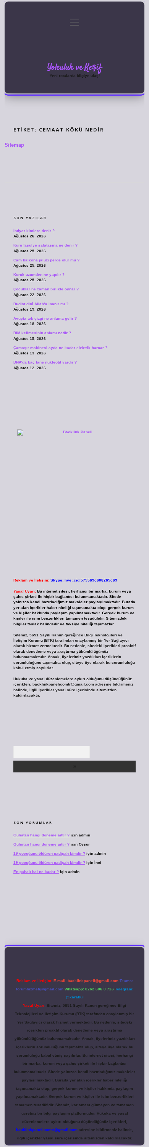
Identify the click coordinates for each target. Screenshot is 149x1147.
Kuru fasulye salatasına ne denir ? (45, 245)
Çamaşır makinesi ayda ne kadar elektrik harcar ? (60, 348)
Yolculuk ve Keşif (74, 67)
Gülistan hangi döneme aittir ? (41, 835)
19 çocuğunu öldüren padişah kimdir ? (49, 853)
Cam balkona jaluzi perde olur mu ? (46, 260)
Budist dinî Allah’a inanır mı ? (40, 304)
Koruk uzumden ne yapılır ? (39, 274)
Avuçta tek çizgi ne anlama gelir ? (45, 318)
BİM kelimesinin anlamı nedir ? (42, 333)
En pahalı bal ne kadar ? (36, 872)
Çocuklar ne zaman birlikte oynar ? (46, 289)
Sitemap (14, 145)
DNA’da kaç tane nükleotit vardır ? (45, 362)
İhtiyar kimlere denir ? (34, 231)
